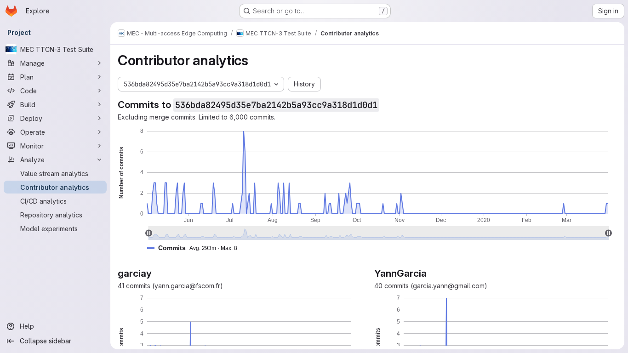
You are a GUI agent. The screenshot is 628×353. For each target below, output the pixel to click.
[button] (196, 248)
